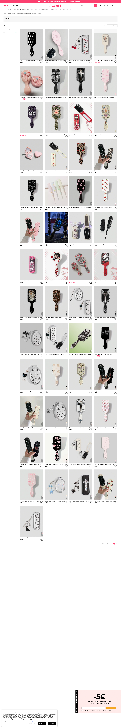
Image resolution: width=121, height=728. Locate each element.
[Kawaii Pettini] (80, 264)
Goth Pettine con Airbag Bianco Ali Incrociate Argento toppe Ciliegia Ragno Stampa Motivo (80, 427)
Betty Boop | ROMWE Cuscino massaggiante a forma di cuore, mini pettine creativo (56, 280)
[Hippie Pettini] (31, 117)
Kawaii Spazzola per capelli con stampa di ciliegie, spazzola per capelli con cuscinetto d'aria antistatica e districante (105, 427)
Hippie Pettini (23, 134)
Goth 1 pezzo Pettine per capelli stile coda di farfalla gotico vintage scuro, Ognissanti (105, 244)
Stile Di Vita (69, 9)
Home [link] (5, 13)
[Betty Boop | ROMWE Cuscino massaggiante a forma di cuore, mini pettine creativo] (56, 264)
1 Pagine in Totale (106, 543)
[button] (41, 62)
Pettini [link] (39, 13)
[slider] (4, 32)
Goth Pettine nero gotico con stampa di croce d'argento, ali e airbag (105, 317)
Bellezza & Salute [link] (11, 13)
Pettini (7, 18)
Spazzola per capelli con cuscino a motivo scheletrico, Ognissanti (80, 354)
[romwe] (55, 5)
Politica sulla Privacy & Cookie (94, 710)
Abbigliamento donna (24, 9)
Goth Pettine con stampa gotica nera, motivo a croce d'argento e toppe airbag (80, 97)
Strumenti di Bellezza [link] (21, 13)
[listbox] (100, 5)
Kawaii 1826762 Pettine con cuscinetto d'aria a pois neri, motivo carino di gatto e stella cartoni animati (31, 317)
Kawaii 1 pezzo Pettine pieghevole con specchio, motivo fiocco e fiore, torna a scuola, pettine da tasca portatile (31, 427)
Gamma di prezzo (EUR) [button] (9, 30)
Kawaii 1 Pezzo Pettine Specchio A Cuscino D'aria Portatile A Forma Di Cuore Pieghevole (31, 170)
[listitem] (32, 46)
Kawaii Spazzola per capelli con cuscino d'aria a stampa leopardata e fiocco (80, 170)
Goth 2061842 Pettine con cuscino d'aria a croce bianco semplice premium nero (31, 60)
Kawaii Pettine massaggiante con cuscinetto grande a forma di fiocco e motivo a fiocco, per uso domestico (56, 60)
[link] (60, 1)
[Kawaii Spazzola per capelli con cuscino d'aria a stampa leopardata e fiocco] (80, 154)
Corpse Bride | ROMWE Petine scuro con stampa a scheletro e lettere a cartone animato (56, 244)
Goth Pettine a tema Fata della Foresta (53, 317)
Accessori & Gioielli (53, 9)
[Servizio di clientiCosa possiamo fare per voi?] (109, 5)
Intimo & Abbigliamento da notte (41, 9)
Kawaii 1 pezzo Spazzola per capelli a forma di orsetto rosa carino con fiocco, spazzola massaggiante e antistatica (105, 60)
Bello (11, 9)
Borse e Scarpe (62, 9)
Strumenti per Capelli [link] (31, 13)
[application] (112, 25)
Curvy (32, 9)
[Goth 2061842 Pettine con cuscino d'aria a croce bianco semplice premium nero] (31, 44)
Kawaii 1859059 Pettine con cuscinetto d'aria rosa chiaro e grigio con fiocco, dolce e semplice (105, 464)
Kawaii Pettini (72, 280)
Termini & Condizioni (107, 710)
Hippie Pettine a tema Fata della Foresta (103, 354)
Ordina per (105, 25)
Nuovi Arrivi (16, 9)
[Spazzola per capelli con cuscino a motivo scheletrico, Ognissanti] (80, 338)
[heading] (10, 32)
